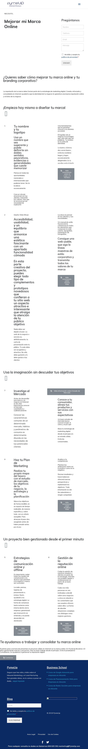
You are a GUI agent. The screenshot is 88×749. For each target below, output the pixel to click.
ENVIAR (66, 63)
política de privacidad (69, 57)
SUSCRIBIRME (14, 720)
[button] (66, 174)
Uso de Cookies (53, 734)
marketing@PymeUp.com (69, 746)
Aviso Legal (31, 734)
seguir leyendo (18, 681)
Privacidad (41, 734)
